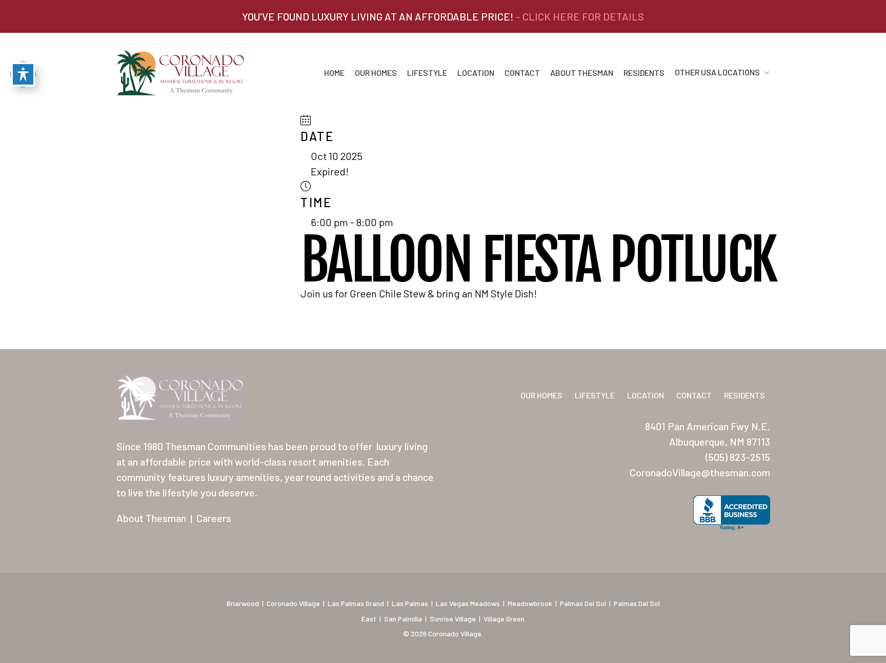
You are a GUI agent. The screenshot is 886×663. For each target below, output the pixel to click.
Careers (213, 518)
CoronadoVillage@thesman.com (700, 472)
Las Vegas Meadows (468, 603)
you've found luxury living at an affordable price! (443, 16)
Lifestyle (427, 73)
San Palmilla (403, 618)
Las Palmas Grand (356, 603)
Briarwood (243, 603)
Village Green (504, 618)
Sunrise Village (453, 618)
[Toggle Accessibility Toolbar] (23, 74)
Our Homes (376, 73)
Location (475, 73)
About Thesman (581, 73)
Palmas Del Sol (583, 603)
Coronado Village (293, 603)
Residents (643, 73)
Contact (522, 73)
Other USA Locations (717, 72)
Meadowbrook (530, 603)
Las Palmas (410, 603)
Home (334, 73)
